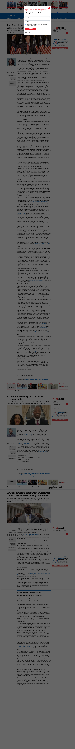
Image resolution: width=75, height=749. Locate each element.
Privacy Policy (27, 32)
